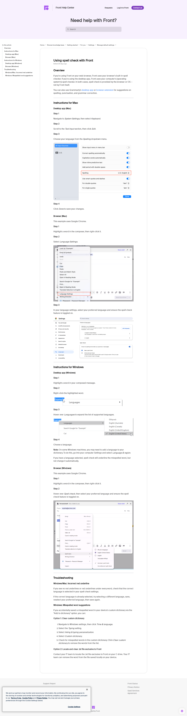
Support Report (49, 683)
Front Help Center (65, 7)
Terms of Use (16, 698)
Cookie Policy (27, 698)
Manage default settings (105, 45)
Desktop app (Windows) (13, 63)
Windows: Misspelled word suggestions (19, 76)
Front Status (133, 683)
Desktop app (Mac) (12, 54)
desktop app (87, 90)
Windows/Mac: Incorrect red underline (18, 73)
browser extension (104, 90)
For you (83, 45)
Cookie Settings (74, 707)
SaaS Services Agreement (133, 692)
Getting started (72, 45)
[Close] (87, 689)
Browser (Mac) (10, 57)
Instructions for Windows (13, 60)
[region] (46, 699)
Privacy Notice (133, 687)
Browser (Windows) (12, 66)
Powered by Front (93, 711)
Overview (7, 48)
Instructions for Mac (11, 51)
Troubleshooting (10, 69)
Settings (91, 45)
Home (42, 45)
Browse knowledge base (55, 45)
